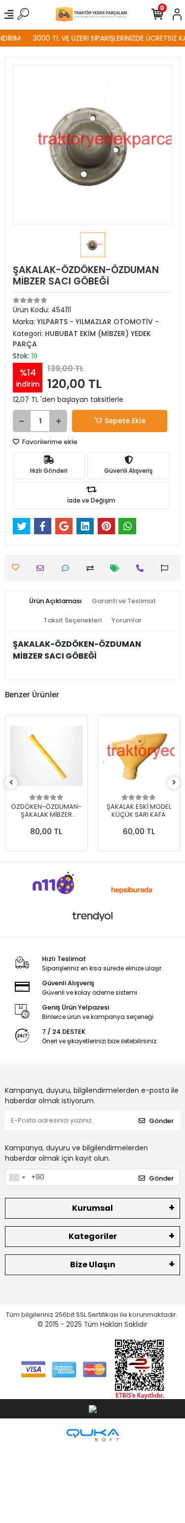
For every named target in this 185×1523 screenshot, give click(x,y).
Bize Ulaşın (92, 1264)
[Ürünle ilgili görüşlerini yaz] (67, 568)
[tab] (55, 601)
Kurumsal (92, 1208)
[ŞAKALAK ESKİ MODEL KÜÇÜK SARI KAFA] (139, 756)
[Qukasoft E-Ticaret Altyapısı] (93, 1435)
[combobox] (16, 1177)
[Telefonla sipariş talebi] (142, 568)
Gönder (161, 1121)
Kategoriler (93, 1236)
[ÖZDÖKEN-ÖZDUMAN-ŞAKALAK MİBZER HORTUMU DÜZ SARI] (46, 756)
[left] (11, 783)
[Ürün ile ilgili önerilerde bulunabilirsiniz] (167, 568)
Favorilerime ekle (49, 442)
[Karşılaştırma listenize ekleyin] (92, 568)
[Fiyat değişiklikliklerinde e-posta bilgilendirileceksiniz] (117, 568)
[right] (174, 783)
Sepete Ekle (125, 421)
